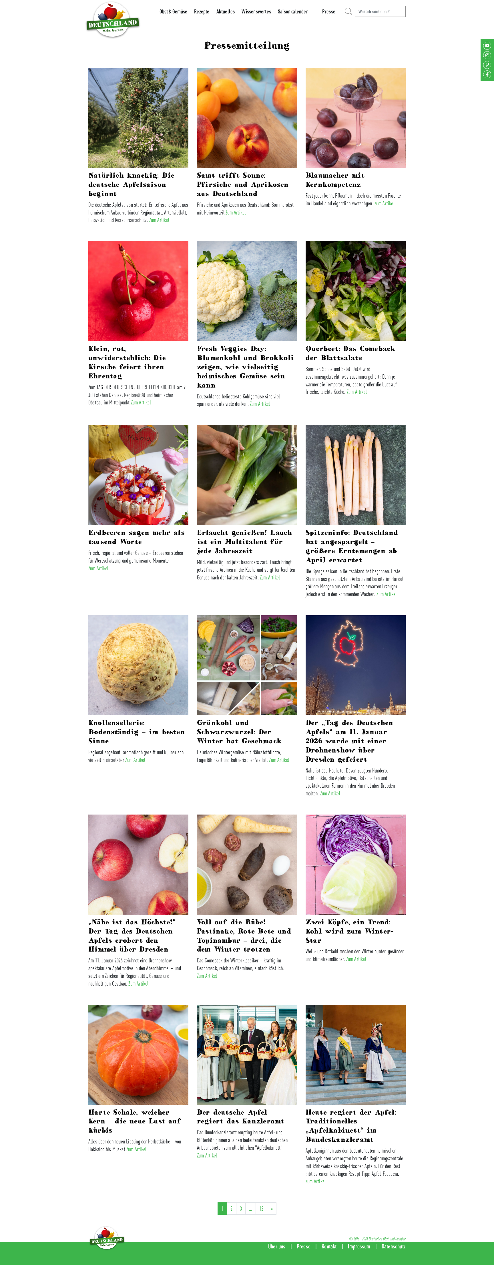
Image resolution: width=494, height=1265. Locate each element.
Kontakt (329, 1246)
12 (261, 1208)
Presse (328, 11)
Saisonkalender (293, 11)
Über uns (277, 1246)
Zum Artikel (159, 220)
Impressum (359, 1246)
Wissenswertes (256, 11)
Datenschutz (394, 1246)
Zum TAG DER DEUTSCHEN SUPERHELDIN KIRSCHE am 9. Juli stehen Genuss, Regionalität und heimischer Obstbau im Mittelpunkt (137, 395)
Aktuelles (225, 11)
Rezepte (201, 11)
